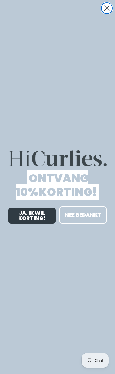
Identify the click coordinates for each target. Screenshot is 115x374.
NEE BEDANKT (83, 215)
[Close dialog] (106, 8)
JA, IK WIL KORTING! (32, 215)
